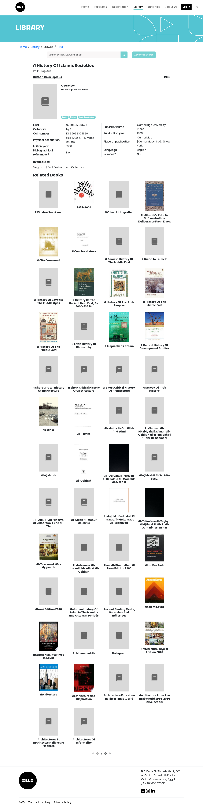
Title (60, 47)
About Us (171, 7)
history (73, 117)
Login (186, 7)
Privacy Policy (62, 802)
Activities (154, 7)
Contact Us (35, 802)
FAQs (22, 802)
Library (138, 7)
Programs (100, 7)
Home (85, 7)
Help (48, 802)
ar (197, 7)
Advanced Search (144, 54)
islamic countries (86, 117)
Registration (120, 7)
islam (64, 117)
